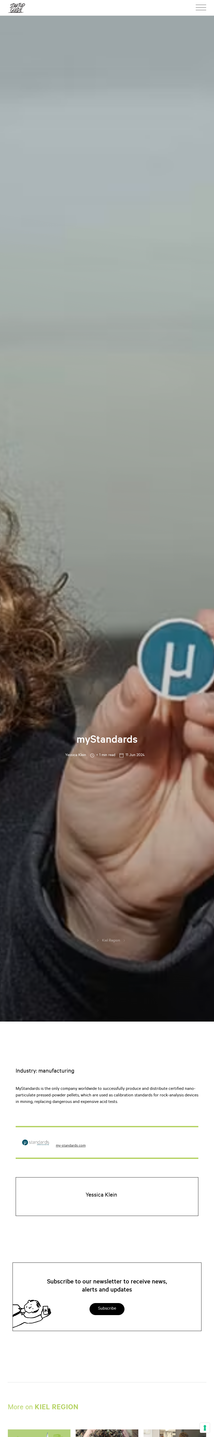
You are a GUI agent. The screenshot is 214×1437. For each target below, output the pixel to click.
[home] (16, 7)
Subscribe (107, 1308)
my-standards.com (71, 1146)
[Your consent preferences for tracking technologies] (205, 1428)
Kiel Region (111, 941)
